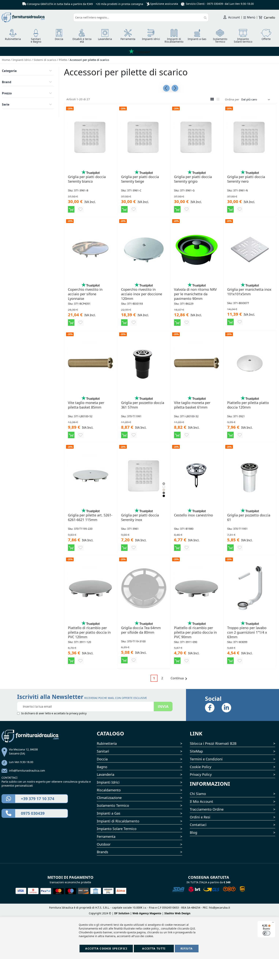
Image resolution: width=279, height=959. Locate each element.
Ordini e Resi (200, 817)
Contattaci (198, 824)
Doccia (102, 759)
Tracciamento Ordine (207, 809)
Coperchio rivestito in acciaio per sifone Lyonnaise (85, 294)
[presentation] (166, 88)
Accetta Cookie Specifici (106, 948)
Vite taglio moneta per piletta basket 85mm (86, 404)
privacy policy (78, 713)
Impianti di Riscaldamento (118, 821)
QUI (192, 928)
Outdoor (103, 844)
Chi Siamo (198, 793)
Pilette (63, 60)
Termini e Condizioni (206, 759)
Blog (193, 832)
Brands (102, 852)
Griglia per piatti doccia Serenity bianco (87, 179)
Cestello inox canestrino (193, 515)
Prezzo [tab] (7, 93)
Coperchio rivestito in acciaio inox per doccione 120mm (141, 294)
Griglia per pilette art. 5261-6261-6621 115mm (90, 517)
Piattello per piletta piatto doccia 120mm (248, 404)
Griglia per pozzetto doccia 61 (248, 517)
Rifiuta (186, 948)
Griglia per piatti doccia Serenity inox (140, 517)
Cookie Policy (200, 767)
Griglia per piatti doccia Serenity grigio (193, 179)
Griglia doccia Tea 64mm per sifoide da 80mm (141, 630)
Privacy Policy (201, 774)
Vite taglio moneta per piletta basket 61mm (192, 404)
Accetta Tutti (154, 948)
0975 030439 (215, 4)
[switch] (266, 933)
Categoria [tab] (9, 71)
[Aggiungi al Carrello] (71, 209)
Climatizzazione (109, 797)
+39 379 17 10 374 (37, 798)
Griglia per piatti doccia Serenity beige (140, 179)
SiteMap (196, 751)
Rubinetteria (107, 743)
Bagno (102, 767)
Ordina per (232, 99)
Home (6, 60)
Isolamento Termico (113, 805)
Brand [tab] (6, 82)
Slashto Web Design (177, 913)
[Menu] (273, 923)
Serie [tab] (5, 104)
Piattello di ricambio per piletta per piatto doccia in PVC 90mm (195, 632)
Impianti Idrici (22, 60)
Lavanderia (105, 774)
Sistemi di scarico (45, 60)
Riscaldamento (109, 790)
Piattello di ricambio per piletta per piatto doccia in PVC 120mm (89, 632)
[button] (80, 209)
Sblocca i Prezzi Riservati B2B (213, 743)
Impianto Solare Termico (116, 828)
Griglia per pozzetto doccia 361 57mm (142, 404)
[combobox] (141, 17)
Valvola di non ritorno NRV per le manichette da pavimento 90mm (195, 294)
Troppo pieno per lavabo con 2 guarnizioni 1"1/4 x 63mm (247, 632)
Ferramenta (106, 836)
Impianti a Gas (108, 813)
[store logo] (36, 17)
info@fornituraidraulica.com (27, 770)
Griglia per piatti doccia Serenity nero (246, 179)
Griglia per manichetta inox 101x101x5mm (249, 291)
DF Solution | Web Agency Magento (137, 913)
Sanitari (103, 751)
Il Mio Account (201, 801)
